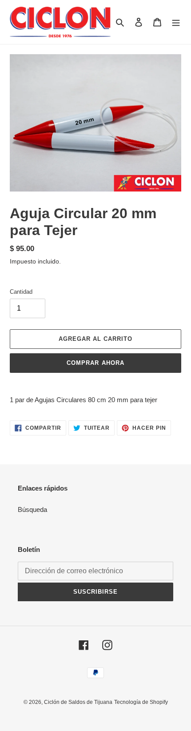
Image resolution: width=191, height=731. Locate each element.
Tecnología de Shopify (141, 702)
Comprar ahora (95, 363)
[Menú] (176, 22)
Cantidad (21, 291)
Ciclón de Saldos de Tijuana (78, 702)
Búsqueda (32, 509)
